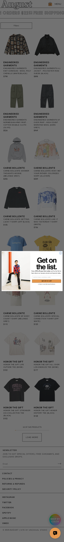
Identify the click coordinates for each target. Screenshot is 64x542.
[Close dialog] (60, 253)
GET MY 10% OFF (46, 281)
